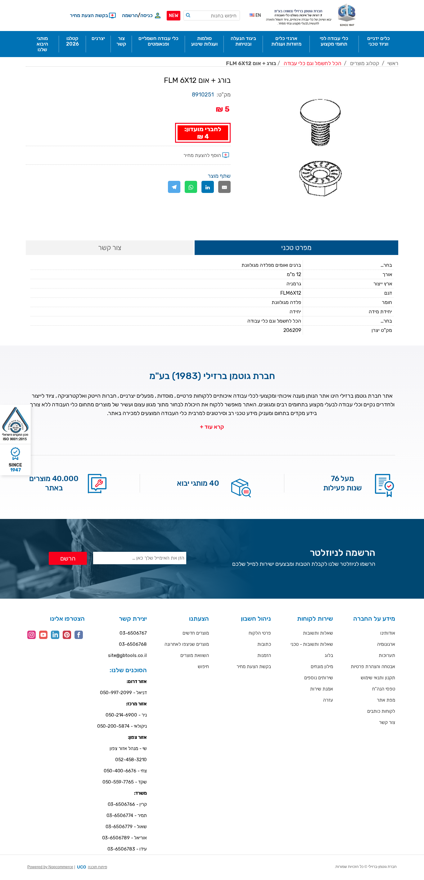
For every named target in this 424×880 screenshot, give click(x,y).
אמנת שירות (321, 689)
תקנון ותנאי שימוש (378, 678)
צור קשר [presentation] (109, 247)
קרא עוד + (212, 426)
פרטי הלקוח (260, 633)
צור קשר (387, 722)
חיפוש (203, 666)
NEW (173, 15)
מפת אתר (386, 700)
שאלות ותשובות (318, 633)
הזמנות (264, 655)
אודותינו (387, 633)
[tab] (296, 248)
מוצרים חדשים (196, 633)
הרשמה (130, 15)
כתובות (264, 644)
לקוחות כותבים (381, 711)
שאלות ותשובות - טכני (312, 644)
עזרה (328, 700)
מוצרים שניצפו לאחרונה (187, 644)
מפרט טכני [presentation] (296, 247)
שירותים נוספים (318, 678)
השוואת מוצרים (194, 655)
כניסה (146, 15)
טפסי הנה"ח (383, 689)
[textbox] (212, 15)
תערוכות (387, 655)
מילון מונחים (322, 666)
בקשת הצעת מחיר (254, 666)
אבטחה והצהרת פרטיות (373, 666)
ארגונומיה (386, 644)
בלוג (329, 655)
